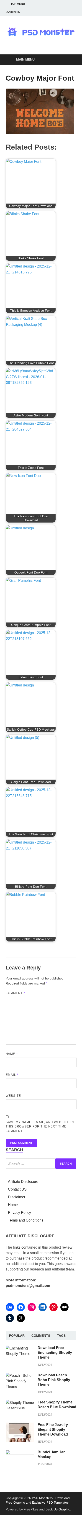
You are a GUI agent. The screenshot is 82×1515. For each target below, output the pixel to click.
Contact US (17, 1189)
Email (12, 1074)
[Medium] (64, 1307)
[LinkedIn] (42, 1307)
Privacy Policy (19, 1212)
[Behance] (10, 1307)
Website (13, 1095)
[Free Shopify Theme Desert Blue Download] (20, 1403)
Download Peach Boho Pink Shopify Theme (54, 1380)
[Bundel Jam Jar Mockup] (20, 1452)
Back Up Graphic (58, 1509)
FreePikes (31, 1509)
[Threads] (21, 1318)
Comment (15, 993)
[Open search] (70, 59)
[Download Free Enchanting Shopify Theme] (20, 1348)
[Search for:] (41, 1163)
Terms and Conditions (25, 1220)
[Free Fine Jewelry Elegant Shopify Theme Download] (20, 1425)
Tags (61, 1335)
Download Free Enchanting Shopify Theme (55, 1352)
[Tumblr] (10, 1318)
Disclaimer (16, 1197)
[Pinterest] (53, 1307)
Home (13, 1205)
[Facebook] (21, 1307)
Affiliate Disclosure (23, 1181)
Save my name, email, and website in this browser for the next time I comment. (40, 1126)
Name (12, 1054)
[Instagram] (32, 1307)
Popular (17, 1335)
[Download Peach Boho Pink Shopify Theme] (20, 1375)
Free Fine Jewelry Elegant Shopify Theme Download (53, 1429)
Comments (40, 1335)
